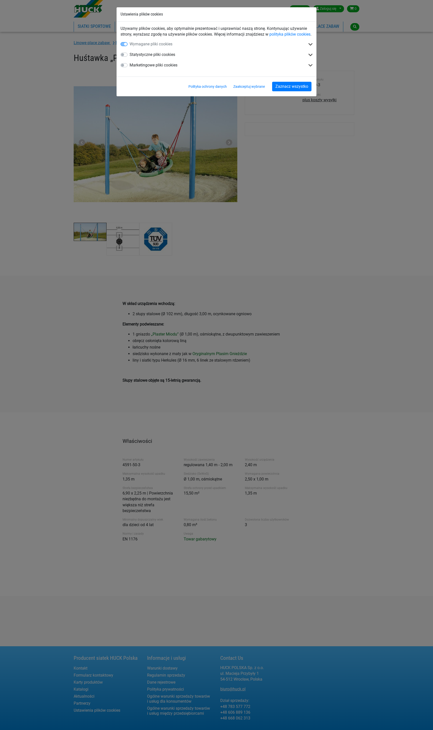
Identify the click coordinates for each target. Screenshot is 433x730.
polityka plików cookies (289, 34)
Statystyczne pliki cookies (152, 54)
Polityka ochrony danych (207, 87)
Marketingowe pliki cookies (153, 65)
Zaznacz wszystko (291, 86)
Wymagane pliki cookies (151, 44)
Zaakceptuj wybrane (249, 87)
